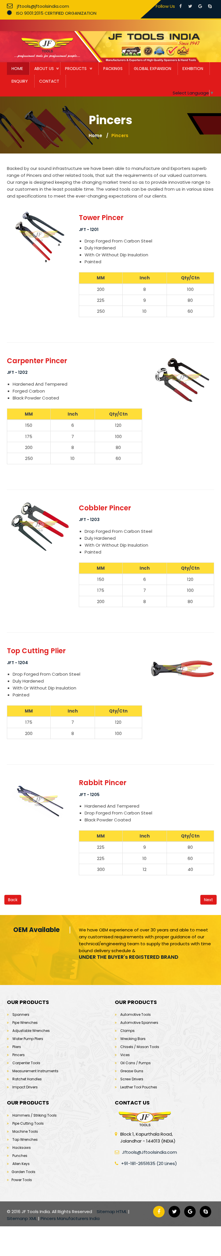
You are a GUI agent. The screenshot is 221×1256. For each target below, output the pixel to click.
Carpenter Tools (26, 1062)
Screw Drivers (131, 1079)
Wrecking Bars (133, 1038)
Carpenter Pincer (37, 360)
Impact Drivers (25, 1087)
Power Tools (22, 1179)
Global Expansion (152, 68)
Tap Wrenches (25, 1139)
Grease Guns (131, 1071)
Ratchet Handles (27, 1079)
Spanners (20, 1014)
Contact (49, 81)
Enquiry (20, 81)
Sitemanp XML (22, 1218)
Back (13, 900)
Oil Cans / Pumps (135, 1062)
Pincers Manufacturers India (70, 1218)
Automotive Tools (135, 1014)
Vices (125, 1054)
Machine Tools (25, 1131)
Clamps (127, 1030)
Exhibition (192, 68)
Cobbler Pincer (105, 508)
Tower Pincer (101, 217)
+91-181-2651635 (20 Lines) (149, 1163)
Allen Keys (21, 1163)
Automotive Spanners (139, 1022)
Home (17, 68)
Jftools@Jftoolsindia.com (149, 1152)
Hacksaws (21, 1147)
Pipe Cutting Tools (28, 1123)
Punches (19, 1155)
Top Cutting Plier (36, 651)
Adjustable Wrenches (31, 1030)
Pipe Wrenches (25, 1022)
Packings (113, 68)
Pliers (16, 1046)
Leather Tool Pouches (138, 1087)
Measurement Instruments (35, 1071)
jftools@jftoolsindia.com (43, 6)
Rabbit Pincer (102, 782)
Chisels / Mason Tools (139, 1046)
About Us (44, 68)
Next (208, 900)
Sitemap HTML (112, 1211)
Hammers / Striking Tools (34, 1115)
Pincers (119, 135)
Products (76, 68)
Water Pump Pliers (27, 1038)
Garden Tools (23, 1171)
